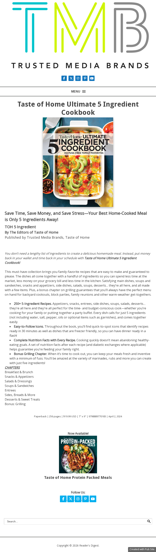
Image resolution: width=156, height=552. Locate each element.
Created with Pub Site (142, 549)
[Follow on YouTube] (92, 78)
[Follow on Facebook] (64, 78)
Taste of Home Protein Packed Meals (78, 477)
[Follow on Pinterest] (85, 78)
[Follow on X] (71, 78)
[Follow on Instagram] (78, 78)
